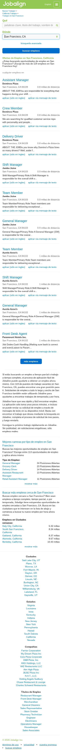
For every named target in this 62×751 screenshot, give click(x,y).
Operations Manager (31, 724)
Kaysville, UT (31, 595)
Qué (4, 20)
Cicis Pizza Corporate (31, 657)
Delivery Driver (12, 136)
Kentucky (31, 615)
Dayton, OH (31, 573)
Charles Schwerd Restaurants (31, 685)
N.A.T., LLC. (31, 676)
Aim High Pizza (31, 669)
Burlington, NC (31, 582)
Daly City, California (12, 526)
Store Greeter (31, 711)
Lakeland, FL (31, 592)
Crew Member (12, 108)
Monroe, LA (31, 566)
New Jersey (31, 621)
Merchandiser (31, 702)
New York (31, 624)
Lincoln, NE (31, 579)
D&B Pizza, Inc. (31, 660)
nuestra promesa (48, 744)
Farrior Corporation (31, 650)
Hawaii (31, 630)
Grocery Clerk (9, 466)
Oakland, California (12, 535)
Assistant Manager (15, 80)
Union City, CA (31, 585)
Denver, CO (31, 576)
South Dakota (31, 633)
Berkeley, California (12, 542)
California (31, 637)
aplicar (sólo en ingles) (13, 98)
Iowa (31, 611)
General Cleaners (31, 705)
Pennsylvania (31, 627)
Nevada (31, 640)
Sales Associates (31, 730)
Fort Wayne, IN (31, 570)
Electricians (31, 721)
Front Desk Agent (14, 333)
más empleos (31, 361)
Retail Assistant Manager (14, 479)
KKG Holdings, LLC (31, 663)
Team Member (12, 193)
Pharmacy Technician (31, 714)
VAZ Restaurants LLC (31, 666)
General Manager (14, 221)
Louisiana (31, 608)
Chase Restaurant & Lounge (31, 682)
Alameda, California (12, 538)
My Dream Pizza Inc (31, 653)
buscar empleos (31, 50)
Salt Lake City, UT (31, 560)
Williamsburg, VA (31, 588)
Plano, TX (31, 563)
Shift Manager (12, 164)
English (48, 4)
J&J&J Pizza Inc (31, 672)
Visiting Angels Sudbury (31, 679)
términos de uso (10, 744)
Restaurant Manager (31, 695)
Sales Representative (31, 708)
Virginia (31, 605)
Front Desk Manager (31, 698)
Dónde (6, 32)
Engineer (31, 717)
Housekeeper (31, 727)
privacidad (29, 744)
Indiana (31, 618)
